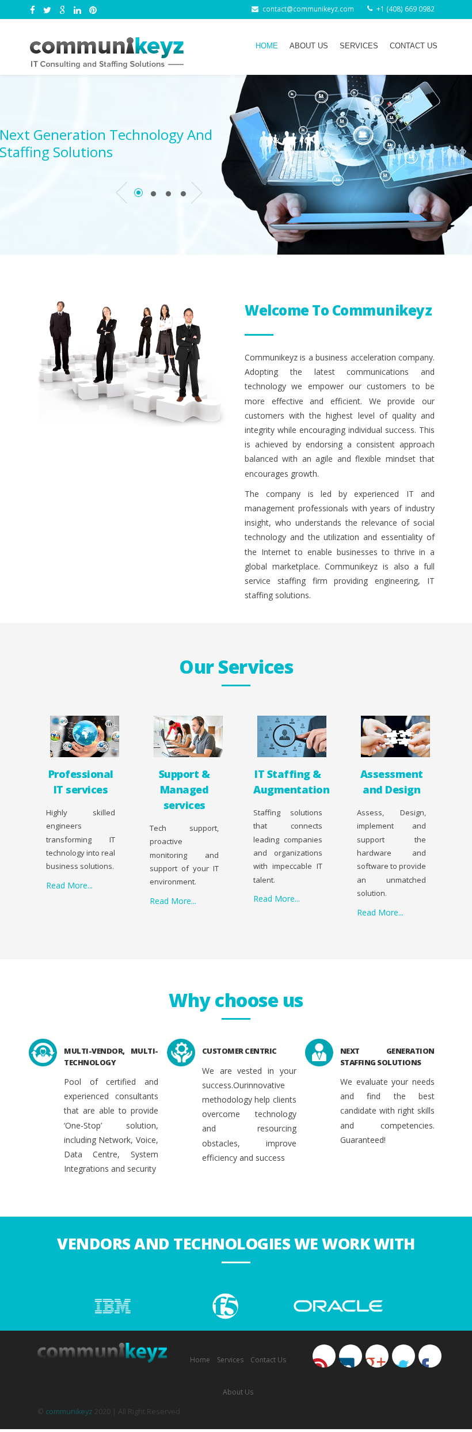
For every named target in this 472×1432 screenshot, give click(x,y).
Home (267, 46)
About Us (309, 46)
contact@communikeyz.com (308, 9)
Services (359, 46)
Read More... (69, 885)
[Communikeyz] (107, 53)
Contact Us (413, 46)
